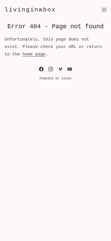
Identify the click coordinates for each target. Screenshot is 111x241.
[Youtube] (69, 69)
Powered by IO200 (55, 78)
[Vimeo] (60, 69)
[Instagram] (50, 69)
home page (34, 54)
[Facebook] (41, 69)
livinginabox (30, 9)
